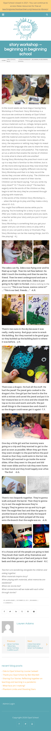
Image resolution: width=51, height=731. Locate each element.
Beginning (33, 600)
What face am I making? (14, 685)
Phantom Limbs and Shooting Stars (19, 689)
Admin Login (9, 703)
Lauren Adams (10, 600)
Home (4, 60)
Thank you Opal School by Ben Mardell (21, 674)
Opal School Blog (11, 60)
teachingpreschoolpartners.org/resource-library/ (25, 9)
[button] (3, 14)
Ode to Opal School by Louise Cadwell (20, 671)
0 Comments (8, 603)
